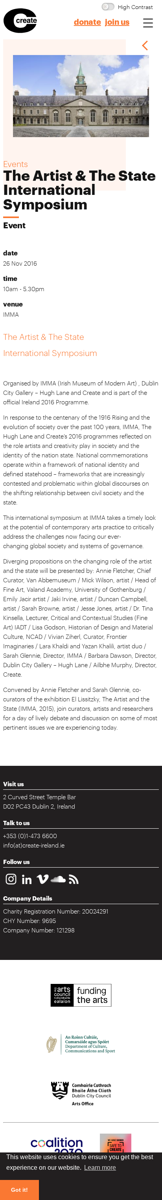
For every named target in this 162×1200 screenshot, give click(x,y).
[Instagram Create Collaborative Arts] (11, 885)
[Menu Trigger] (148, 22)
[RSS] (74, 885)
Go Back (145, 45)
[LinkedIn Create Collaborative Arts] (27, 885)
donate (87, 22)
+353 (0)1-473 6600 (30, 835)
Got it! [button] (19, 1190)
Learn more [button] (100, 1167)
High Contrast (135, 6)
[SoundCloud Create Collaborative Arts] (58, 885)
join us (117, 22)
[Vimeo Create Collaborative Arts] (42, 885)
